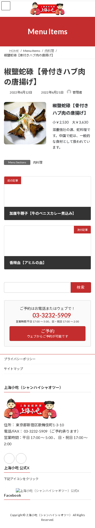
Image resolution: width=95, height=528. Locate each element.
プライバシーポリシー (20, 359)
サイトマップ (13, 369)
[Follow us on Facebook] (9, 458)
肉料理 (37, 162)
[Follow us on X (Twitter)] (21, 458)
